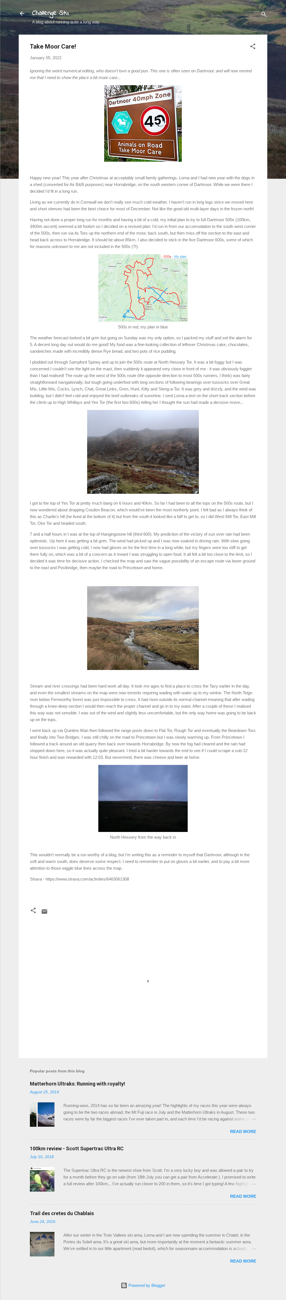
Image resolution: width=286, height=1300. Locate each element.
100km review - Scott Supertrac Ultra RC (76, 1148)
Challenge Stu (50, 13)
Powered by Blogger (146, 1285)
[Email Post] (44, 913)
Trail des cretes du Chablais (62, 1213)
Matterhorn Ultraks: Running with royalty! (77, 1084)
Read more (243, 1131)
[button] (252, 47)
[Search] (264, 15)
